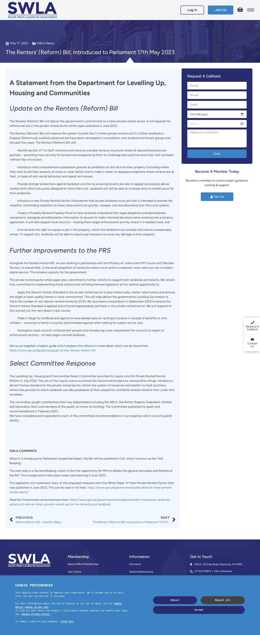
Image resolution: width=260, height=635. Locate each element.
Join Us (220, 10)
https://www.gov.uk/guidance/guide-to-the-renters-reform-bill (53, 350)
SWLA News (45, 43)
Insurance (135, 564)
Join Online (74, 571)
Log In (192, 10)
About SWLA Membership (83, 564)
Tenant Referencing (141, 571)
